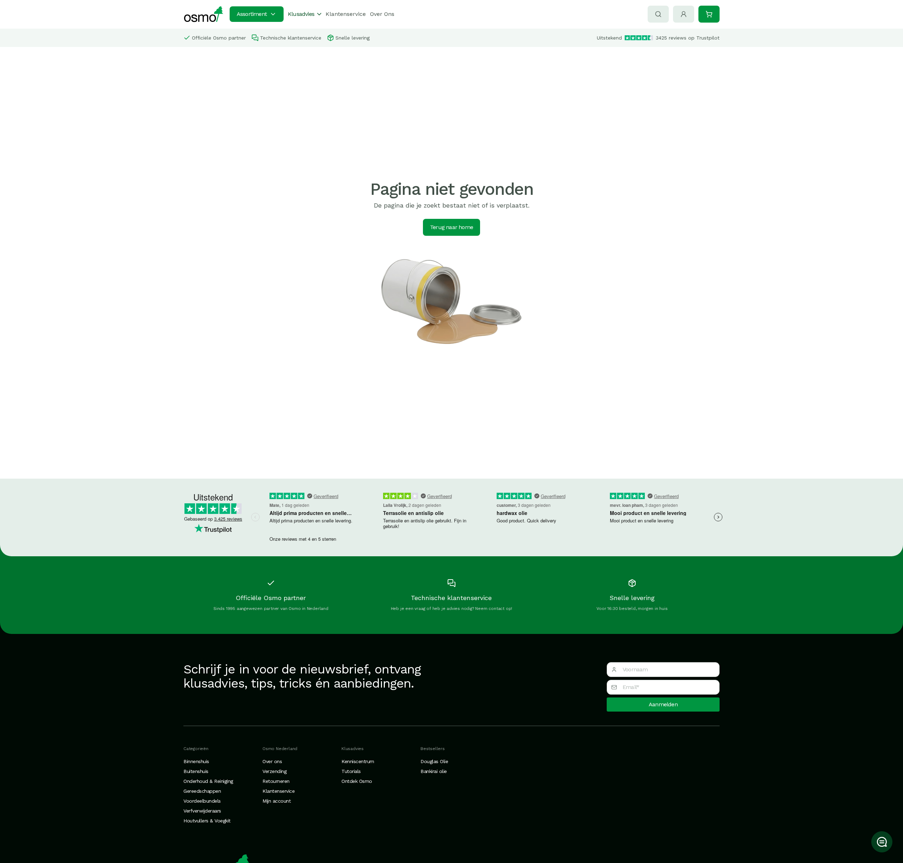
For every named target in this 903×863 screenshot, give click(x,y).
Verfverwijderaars (202, 811)
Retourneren (276, 781)
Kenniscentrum (357, 761)
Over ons (272, 761)
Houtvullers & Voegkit (207, 820)
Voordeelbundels (202, 801)
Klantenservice (346, 14)
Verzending (274, 771)
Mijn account (276, 801)
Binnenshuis (196, 761)
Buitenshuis (195, 771)
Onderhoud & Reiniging (208, 781)
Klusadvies (301, 14)
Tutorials (351, 771)
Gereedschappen (202, 791)
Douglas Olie (434, 761)
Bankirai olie (433, 771)
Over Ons (382, 14)
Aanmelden (663, 704)
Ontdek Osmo (356, 781)
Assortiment (252, 14)
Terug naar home (451, 227)
